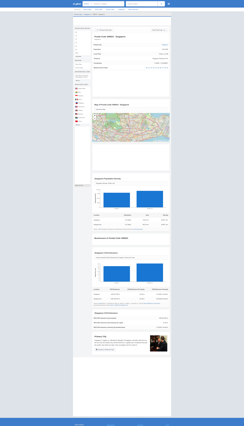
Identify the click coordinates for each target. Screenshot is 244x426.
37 (162, 67)
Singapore (87, 14)
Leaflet (157, 141)
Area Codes (98, 9)
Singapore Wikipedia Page (106, 349)
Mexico (78, 99)
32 (76, 39)
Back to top (79, 185)
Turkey (78, 121)
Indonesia (79, 96)
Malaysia (79, 114)
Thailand (79, 110)
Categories (121, 9)
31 (76, 35)
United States (80, 88)
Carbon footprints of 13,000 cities (151, 303)
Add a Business (133, 9)
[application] (130, 199)
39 (167, 67)
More (76, 53)
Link (100, 303)
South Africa (80, 118)
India (78, 92)
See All (78, 80)
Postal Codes (110, 9)
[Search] (161, 3)
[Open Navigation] (168, 4)
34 (76, 46)
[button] (94, 115)
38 (165, 67)
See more (78, 56)
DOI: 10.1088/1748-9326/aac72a (119, 305)
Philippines (79, 103)
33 (76, 42)
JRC (100, 229)
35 (76, 49)
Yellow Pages (87, 9)
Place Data (78, 64)
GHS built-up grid (138, 229)
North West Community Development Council (81, 76)
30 (76, 32)
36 (160, 67)
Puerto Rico (79, 107)
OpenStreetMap (165, 141)
